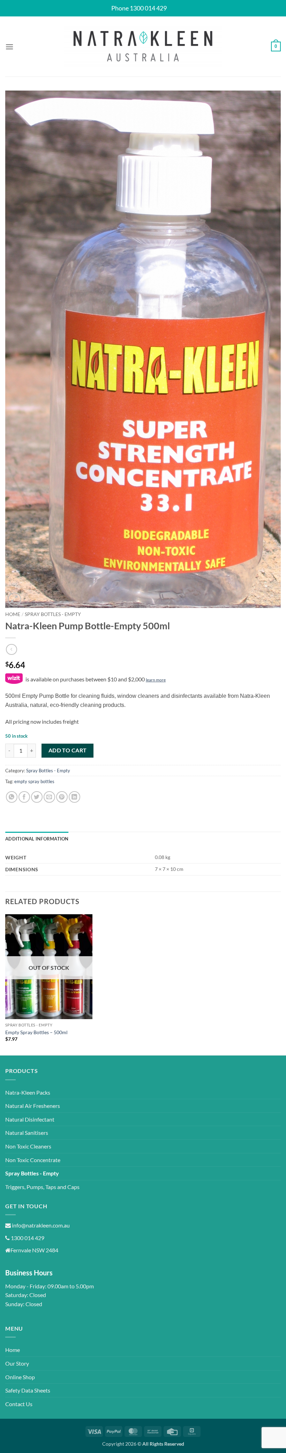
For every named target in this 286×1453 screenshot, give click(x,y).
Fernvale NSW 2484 (34, 1250)
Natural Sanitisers (26, 1132)
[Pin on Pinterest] (62, 797)
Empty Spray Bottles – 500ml (36, 1032)
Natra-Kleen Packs (27, 1092)
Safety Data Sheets (27, 1390)
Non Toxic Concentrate (32, 1160)
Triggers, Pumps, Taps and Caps (42, 1186)
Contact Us (18, 1404)
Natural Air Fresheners (32, 1105)
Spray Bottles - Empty (53, 614)
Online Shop (20, 1377)
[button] (9, 46)
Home (12, 614)
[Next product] (11, 649)
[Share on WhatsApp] (11, 797)
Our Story (17, 1363)
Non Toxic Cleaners (28, 1146)
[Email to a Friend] (49, 797)
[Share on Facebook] (24, 797)
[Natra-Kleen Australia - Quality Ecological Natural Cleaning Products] (143, 47)
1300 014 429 (27, 1237)
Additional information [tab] (37, 839)
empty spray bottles (34, 781)
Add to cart (67, 750)
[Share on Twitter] (37, 797)
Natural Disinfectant (29, 1119)
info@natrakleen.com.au (40, 1225)
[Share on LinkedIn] (74, 797)
